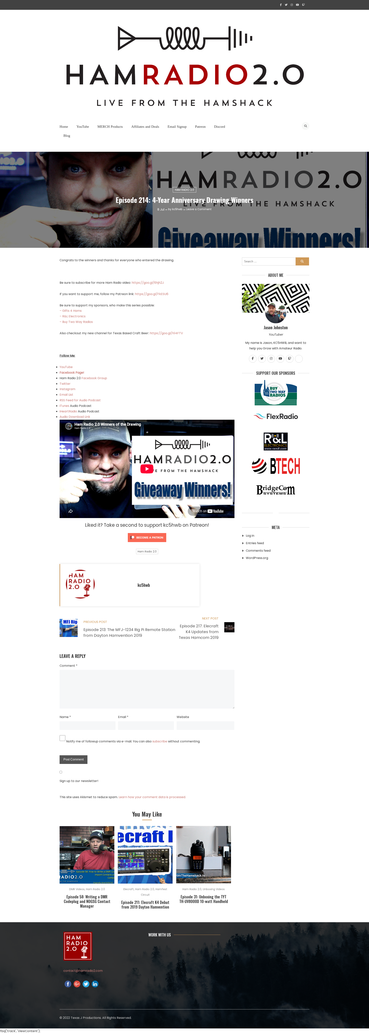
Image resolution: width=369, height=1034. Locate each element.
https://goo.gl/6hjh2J (148, 282)
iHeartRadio (68, 411)
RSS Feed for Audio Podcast (80, 400)
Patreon (200, 127)
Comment (68, 665)
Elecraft (128, 889)
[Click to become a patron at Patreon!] (147, 543)
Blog (66, 136)
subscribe (159, 741)
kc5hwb (177, 209)
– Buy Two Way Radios (76, 322)
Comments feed (258, 550)
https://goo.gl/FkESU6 (151, 294)
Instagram (67, 389)
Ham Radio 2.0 (184, 190)
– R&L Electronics (73, 316)
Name (65, 717)
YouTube (82, 127)
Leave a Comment (199, 209)
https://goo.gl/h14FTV (166, 333)
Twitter (65, 383)
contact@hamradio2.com (83, 970)
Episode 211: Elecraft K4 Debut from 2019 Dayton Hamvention (145, 904)
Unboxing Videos (214, 889)
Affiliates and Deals (145, 127)
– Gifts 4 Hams (71, 310)
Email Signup (177, 127)
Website (183, 717)
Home (64, 127)
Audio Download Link (75, 417)
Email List (66, 394)
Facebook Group (94, 378)
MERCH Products (110, 127)
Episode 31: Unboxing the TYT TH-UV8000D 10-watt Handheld (203, 899)
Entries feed (255, 543)
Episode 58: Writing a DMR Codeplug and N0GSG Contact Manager (87, 901)
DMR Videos (77, 889)
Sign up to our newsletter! (79, 781)
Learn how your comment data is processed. (152, 797)
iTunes (65, 406)
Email (123, 717)
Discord (219, 127)
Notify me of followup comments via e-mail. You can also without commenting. (132, 741)
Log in (250, 535)
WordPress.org (257, 558)
